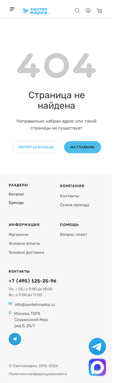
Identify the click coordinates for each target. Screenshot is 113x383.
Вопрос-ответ (73, 234)
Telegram (15, 339)
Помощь (69, 224)
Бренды (16, 202)
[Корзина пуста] (99, 11)
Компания (72, 186)
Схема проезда (74, 205)
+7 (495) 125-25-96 (32, 281)
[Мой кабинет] (88, 11)
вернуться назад (36, 147)
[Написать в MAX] (97, 367)
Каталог (16, 194)
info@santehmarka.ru (35, 304)
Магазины (18, 234)
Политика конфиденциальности (38, 374)
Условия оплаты (24, 243)
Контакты (69, 196)
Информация (24, 224)
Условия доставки (26, 252)
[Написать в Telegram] (97, 346)
